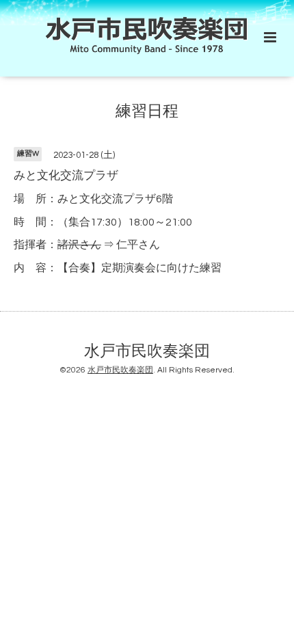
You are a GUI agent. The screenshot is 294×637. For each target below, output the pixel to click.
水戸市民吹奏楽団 (147, 351)
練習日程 (147, 111)
